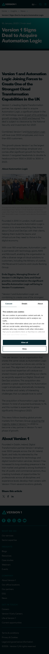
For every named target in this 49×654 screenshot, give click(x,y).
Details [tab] (24, 304)
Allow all (24, 342)
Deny (24, 349)
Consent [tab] (8, 304)
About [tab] (40, 304)
